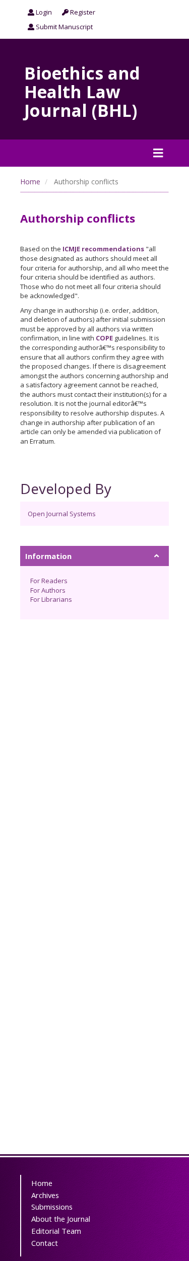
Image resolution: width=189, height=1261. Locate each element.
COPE (104, 337)
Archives (45, 1195)
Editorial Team (56, 1231)
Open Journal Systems (62, 513)
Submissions (52, 1207)
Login (43, 12)
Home (30, 181)
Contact (44, 1243)
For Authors (48, 590)
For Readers (49, 580)
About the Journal (60, 1219)
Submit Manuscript (63, 26)
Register (82, 12)
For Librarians (51, 599)
